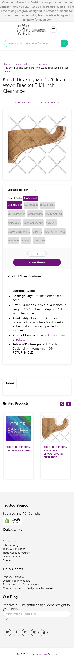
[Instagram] (35, 632)
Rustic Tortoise (54, 232)
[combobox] (32, 43)
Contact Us (9, 541)
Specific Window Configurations (21, 584)
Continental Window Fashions (41, 654)
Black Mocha (16, 214)
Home (6, 64)
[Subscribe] (6, 619)
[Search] (64, 43)
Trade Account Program (16, 552)
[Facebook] (16, 632)
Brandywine (35, 214)
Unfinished (15, 205)
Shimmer (13, 241)
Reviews (9, 383)
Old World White (19, 232)
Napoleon (14, 223)
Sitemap (7, 560)
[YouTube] (44, 632)
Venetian (39, 241)
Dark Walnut (53, 214)
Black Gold (47, 205)
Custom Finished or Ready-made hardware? (28, 588)
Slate (26, 241)
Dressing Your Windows (16, 580)
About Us (8, 537)
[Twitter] (7, 632)
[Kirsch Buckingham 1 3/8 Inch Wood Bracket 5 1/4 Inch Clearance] (37, 144)
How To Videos (11, 556)
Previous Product (27, 102)
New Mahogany (33, 223)
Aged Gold (31, 205)
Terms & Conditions (14, 549)
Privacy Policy (11, 545)
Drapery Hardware (13, 577)
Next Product (49, 102)
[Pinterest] (25, 632)
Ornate (37, 232)
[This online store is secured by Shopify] (12, 521)
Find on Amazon (37, 262)
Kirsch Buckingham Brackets (30, 64)
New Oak (51, 223)
